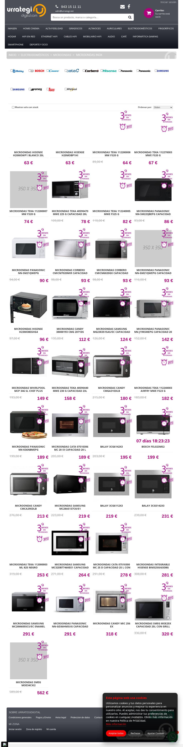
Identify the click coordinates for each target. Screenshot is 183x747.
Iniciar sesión (168, 2)
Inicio (13, 55)
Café (124, 36)
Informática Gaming (145, 36)
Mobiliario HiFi (92, 36)
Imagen (12, 28)
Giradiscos (75, 28)
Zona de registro (34, 729)
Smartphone (15, 44)
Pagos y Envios (43, 717)
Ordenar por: (145, 107)
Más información (116, 724)
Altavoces (94, 28)
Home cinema (31, 28)
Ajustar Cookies (155, 733)
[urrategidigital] (26, 17)
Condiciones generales (20, 717)
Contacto (98, 717)
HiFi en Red (28, 36)
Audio (111, 36)
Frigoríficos (166, 28)
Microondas (62, 55)
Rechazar (135, 733)
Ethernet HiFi (49, 36)
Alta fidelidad (54, 28)
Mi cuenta (51, 729)
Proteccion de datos (80, 717)
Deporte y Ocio (39, 44)
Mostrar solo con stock (26, 107)
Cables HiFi (70, 36)
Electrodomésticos (140, 28)
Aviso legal (60, 717)
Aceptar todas (116, 733)
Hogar (12, 36)
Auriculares (114, 28)
